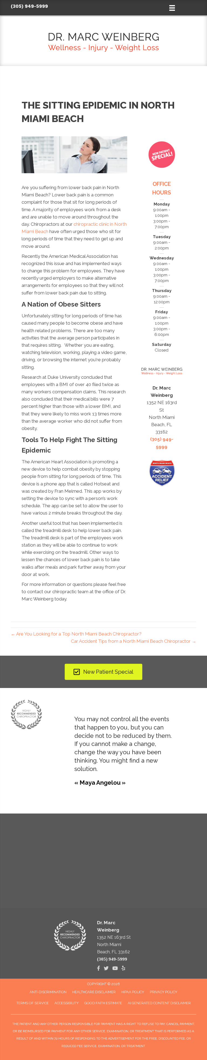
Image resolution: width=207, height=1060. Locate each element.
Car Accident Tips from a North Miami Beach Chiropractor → (133, 641)
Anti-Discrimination (48, 992)
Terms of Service (32, 1003)
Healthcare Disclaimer (94, 992)
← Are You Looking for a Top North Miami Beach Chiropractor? (76, 634)
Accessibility (66, 1003)
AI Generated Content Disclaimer (159, 1003)
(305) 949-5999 (29, 6)
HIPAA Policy (132, 992)
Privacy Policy (163, 992)
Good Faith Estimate (103, 1003)
